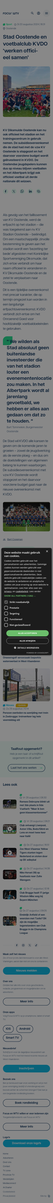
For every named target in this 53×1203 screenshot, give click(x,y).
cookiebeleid (22, 591)
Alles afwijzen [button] (28, 640)
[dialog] (26, 601)
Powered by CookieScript (37, 653)
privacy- (8, 591)
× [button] (47, 551)
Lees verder (35, 591)
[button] (26, 596)
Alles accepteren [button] (27, 633)
